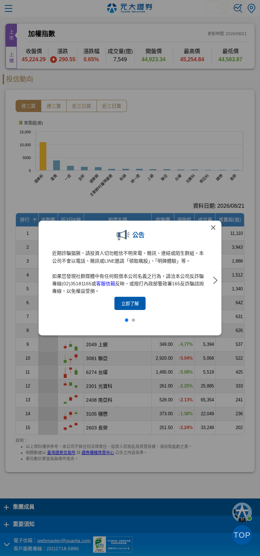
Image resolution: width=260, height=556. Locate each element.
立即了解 (130, 303)
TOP (242, 535)
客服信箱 (105, 283)
